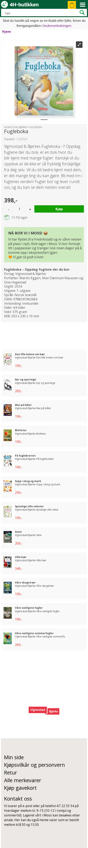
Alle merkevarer (22, 780)
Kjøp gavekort (20, 787)
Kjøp (59, 209)
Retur (10, 772)
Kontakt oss (18, 798)
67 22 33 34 (65, 806)
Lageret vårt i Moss (37, 815)
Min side (14, 757)
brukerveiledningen (57, 25)
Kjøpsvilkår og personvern (34, 764)
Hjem (6, 31)
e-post (27, 806)
